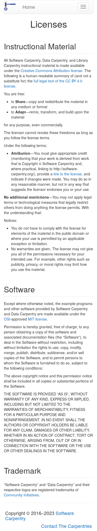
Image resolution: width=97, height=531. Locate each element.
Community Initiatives (21, 494)
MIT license (37, 319)
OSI (7, 319)
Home (29, 6)
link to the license (68, 173)
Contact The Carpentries (66, 525)
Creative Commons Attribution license (51, 70)
